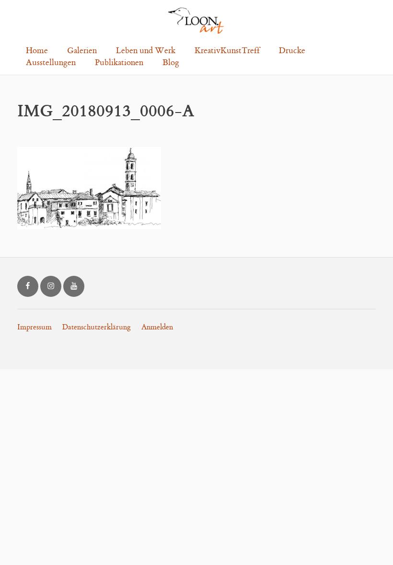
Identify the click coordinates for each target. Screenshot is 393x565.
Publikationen (119, 62)
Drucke (292, 50)
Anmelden (157, 327)
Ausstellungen (51, 62)
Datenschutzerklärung (96, 327)
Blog (170, 62)
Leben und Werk (145, 50)
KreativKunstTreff (227, 50)
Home (37, 50)
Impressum (34, 327)
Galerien (82, 50)
